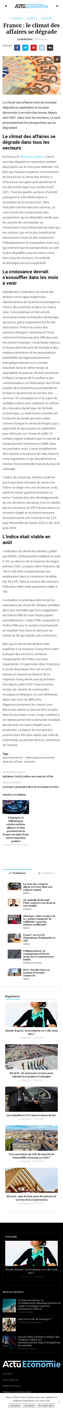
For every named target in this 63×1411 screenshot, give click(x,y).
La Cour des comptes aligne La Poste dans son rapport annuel (37, 887)
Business (32, 19)
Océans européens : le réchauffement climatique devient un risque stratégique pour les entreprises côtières (39, 1304)
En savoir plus (46, 1405)
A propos (7, 1373)
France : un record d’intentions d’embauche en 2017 (39, 938)
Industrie (46, 19)
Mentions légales (12, 1386)
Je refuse (29, 1405)
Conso (26, 979)
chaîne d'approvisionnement (40, 757)
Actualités (17, 19)
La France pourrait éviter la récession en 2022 (30, 786)
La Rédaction (24, 39)
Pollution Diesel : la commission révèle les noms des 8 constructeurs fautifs (38, 955)
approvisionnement (13, 757)
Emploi (26, 893)
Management (35, 1323)
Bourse (32, 1349)
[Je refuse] (58, 1402)
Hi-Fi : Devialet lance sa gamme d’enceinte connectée (36, 972)
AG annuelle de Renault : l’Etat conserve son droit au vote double (39, 903)
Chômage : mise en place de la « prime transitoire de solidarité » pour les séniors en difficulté (39, 920)
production (30, 761)
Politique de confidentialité (17, 1392)
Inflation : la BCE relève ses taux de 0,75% (28, 776)
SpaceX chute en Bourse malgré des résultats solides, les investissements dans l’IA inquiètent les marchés (39, 1341)
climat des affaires (32, 156)
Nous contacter (11, 1379)
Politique (37, 963)
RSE (31, 1312)
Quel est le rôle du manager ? (35, 1319)
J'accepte (15, 1405)
